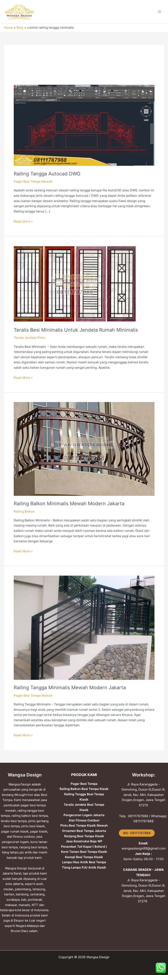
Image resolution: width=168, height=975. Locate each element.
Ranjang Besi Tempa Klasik (84, 836)
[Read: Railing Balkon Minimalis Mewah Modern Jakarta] (84, 449)
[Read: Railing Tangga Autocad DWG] (84, 125)
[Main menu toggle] (159, 11)
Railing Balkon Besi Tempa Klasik (84, 789)
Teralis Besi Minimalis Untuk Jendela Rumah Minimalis (76, 330)
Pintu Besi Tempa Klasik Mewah (84, 825)
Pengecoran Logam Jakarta (84, 815)
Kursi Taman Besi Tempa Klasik (84, 852)
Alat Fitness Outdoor (84, 820)
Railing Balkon (24, 511)
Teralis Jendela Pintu (29, 338)
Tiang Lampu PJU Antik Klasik (84, 867)
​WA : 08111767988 (137, 833)
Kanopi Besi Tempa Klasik (84, 857)
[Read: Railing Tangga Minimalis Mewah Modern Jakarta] (84, 627)
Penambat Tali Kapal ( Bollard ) (84, 846)
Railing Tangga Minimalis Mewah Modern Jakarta (70, 687)
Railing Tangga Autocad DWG (47, 174)
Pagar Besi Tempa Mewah (33, 181)
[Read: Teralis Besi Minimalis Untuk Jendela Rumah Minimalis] (75, 284)
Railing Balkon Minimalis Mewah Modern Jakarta (69, 503)
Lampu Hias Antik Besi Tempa (84, 862)
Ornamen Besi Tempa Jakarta (84, 831)
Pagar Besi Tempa (84, 784)
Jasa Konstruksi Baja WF (84, 841)
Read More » (23, 221)
